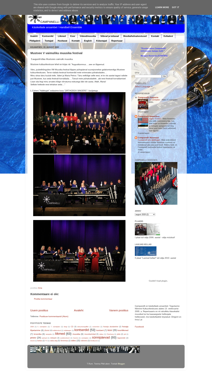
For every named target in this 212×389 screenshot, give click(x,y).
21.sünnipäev (155, 100)
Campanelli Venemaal (148, 138)
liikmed (60, 333)
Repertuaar (117, 40)
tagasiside (121, 338)
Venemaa (64, 341)
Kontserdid (47, 36)
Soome (75, 338)
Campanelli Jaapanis (148, 97)
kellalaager (67, 330)
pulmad (44, 338)
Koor (72, 36)
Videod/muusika (88, 36)
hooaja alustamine (110, 327)
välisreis (84, 341)
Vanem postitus (118, 310)
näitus (101, 334)
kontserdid (81, 330)
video (73, 341)
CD (72, 327)
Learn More (162, 7)
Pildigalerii (35, 40)
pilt (125, 334)
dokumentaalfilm (83, 327)
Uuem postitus (39, 310)
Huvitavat (62, 40)
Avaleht (34, 36)
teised (32, 341)
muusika (76, 334)
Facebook (139, 327)
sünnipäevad (101, 337)
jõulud (46, 330)
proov (33, 337)
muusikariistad (90, 334)
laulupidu (49, 334)
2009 (32, 327)
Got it (175, 7)
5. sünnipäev (42, 327)
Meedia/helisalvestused (135, 36)
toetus (39, 341)
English (88, 40)
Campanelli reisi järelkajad (149, 140)
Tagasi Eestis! (155, 119)
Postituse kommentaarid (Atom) (54, 316)
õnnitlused (93, 341)
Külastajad (101, 40)
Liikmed (62, 36)
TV (46, 341)
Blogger (121, 364)
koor (110, 330)
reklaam (53, 338)
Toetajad (49, 40)
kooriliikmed (123, 330)
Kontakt (155, 36)
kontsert (100, 330)
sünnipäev (85, 338)
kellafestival (56, 330)
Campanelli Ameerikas (149, 116)
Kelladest (168, 36)
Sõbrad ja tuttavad (109, 36)
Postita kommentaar (43, 299)
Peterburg (110, 334)
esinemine (96, 327)
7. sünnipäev (55, 327)
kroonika (38, 334)
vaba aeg (53, 341)
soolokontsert (65, 338)
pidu (118, 334)
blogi (65, 327)
